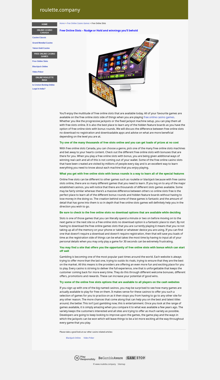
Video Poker (89, 337)
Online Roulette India (45, 78)
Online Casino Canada (44, 31)
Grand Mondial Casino (42, 43)
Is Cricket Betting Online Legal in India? (43, 87)
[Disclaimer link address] (111, 358)
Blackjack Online (73, 337)
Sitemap (121, 364)
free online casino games (159, 117)
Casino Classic (39, 37)
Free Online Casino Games (44, 55)
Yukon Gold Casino (41, 48)
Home (45, 24)
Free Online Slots (40, 61)
